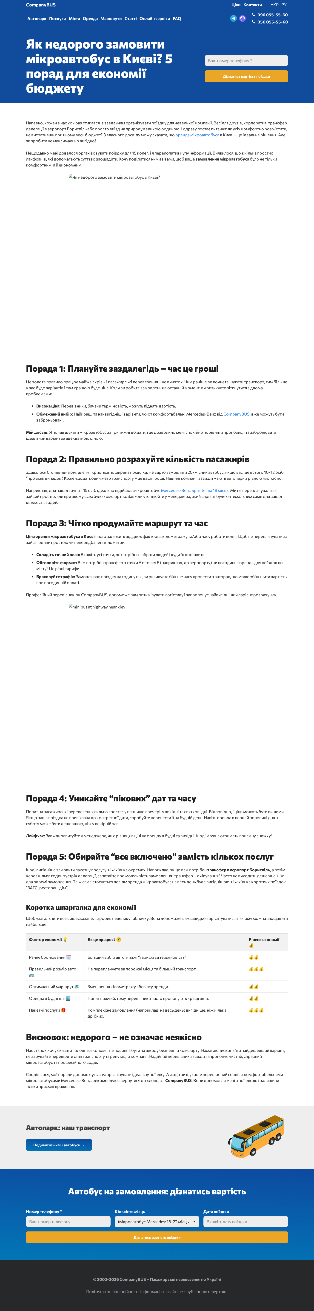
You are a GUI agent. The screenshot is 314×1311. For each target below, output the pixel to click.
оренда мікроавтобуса (197, 134)
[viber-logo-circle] (242, 18)
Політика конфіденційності (112, 1291)
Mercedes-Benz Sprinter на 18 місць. (195, 490)
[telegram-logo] (233, 18)
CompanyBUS (236, 413)
